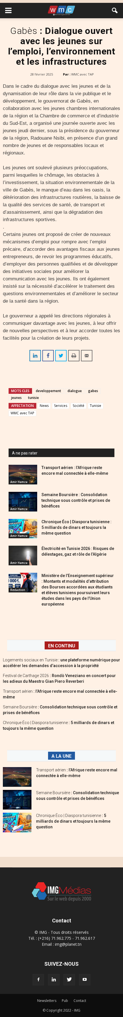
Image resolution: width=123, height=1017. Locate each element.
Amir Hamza (18, 482)
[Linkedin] (53, 979)
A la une (61, 756)
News (44, 405)
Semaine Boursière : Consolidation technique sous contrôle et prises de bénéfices (75, 500)
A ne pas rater (24, 453)
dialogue (75, 390)
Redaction (17, 590)
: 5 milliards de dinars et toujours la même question (73, 821)
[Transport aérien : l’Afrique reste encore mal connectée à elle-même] (23, 474)
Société (78, 405)
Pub (65, 1000)
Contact (80, 1000)
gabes (93, 390)
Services (60, 405)
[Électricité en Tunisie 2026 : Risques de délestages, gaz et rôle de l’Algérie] (23, 555)
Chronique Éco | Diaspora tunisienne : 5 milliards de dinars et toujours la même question (76, 527)
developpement (48, 390)
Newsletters (46, 1000)
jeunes (16, 397)
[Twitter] (69, 979)
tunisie (33, 397)
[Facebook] (38, 979)
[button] (115, 10)
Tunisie (95, 405)
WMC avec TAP (82, 74)
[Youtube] (84, 979)
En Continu (61, 646)
